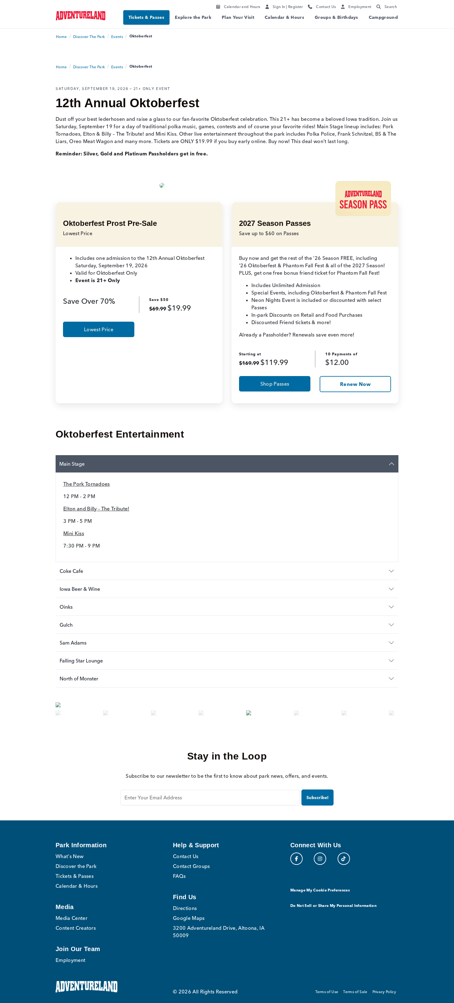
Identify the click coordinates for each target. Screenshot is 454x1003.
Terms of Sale (355, 991)
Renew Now (355, 384)
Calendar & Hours (284, 17)
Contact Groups (191, 866)
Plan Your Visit (238, 17)
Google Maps (189, 918)
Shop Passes (274, 384)
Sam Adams (73, 643)
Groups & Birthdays (336, 17)
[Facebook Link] (296, 859)
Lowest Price (98, 329)
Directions (185, 908)
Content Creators (76, 928)
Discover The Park (89, 36)
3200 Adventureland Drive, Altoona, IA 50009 (218, 931)
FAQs (179, 876)
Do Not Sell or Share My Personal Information (333, 905)
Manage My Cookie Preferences (320, 890)
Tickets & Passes (146, 17)
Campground (383, 17)
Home (61, 36)
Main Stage (72, 464)
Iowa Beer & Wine (80, 589)
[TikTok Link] (344, 859)
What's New (69, 856)
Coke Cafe (71, 571)
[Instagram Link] (320, 859)
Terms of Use (326, 991)
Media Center (71, 918)
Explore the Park (193, 17)
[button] (81, 711)
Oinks (66, 607)
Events (117, 36)
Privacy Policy (384, 991)
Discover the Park (76, 866)
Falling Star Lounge (81, 661)
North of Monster (79, 678)
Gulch (66, 625)
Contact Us (185, 856)
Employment (70, 960)
